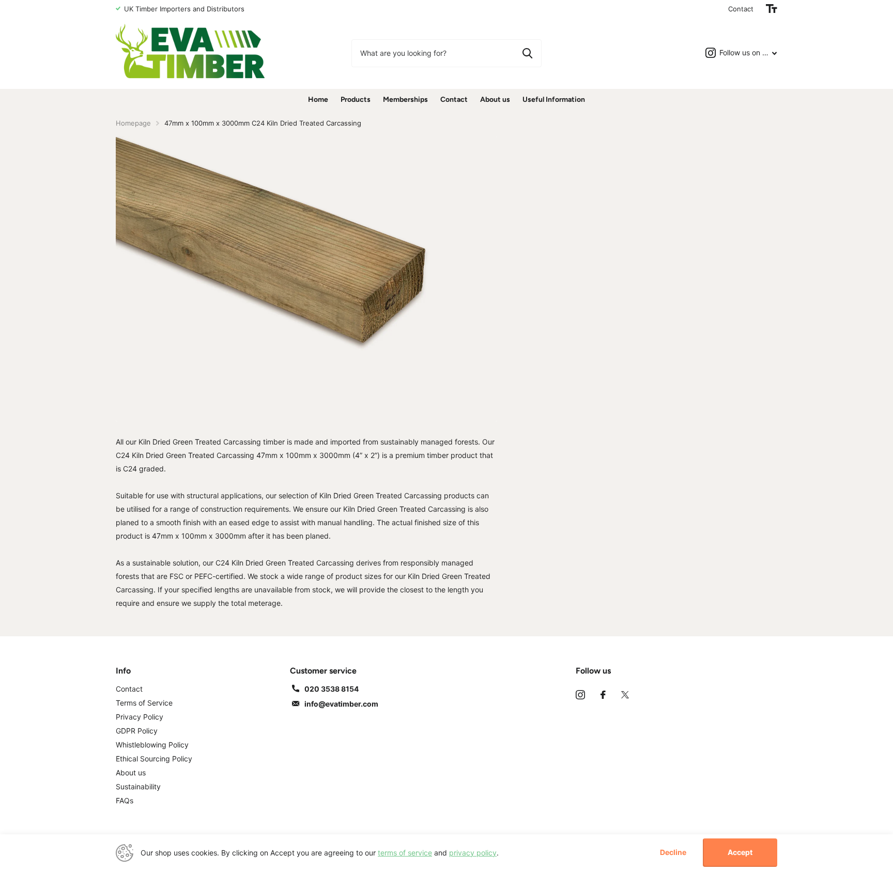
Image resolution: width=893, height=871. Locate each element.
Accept (740, 852)
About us (495, 99)
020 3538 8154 (331, 688)
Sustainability (138, 786)
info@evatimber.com (341, 703)
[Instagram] (580, 694)
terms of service (405, 852)
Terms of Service (144, 702)
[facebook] (603, 695)
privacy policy (473, 852)
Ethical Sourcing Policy (154, 758)
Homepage (133, 123)
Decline (673, 852)
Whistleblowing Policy (152, 744)
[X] (625, 694)
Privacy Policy (139, 716)
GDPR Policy (137, 730)
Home (318, 99)
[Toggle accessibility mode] (771, 9)
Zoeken (527, 53)
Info (123, 671)
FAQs (124, 800)
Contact (740, 9)
